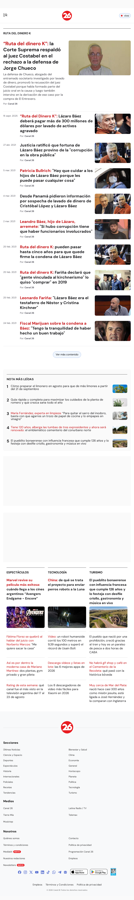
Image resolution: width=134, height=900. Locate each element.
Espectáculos (18, 572)
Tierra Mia (8, 814)
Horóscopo (74, 771)
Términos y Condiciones (60, 884)
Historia (7, 771)
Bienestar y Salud (78, 749)
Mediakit (11, 851)
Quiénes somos (11, 838)
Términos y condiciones (15, 844)
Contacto (73, 838)
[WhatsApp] (54, 872)
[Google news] (65, 872)
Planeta (72, 776)
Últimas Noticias (11, 749)
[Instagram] (25, 872)
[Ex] (31, 872)
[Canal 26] (67, 727)
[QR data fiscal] (113, 874)
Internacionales (11, 776)
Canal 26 (8, 808)
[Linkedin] (42, 872)
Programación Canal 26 (81, 851)
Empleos (73, 858)
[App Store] (79, 872)
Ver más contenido (67, 354)
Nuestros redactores (14, 858)
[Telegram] (59, 872)
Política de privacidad (80, 844)
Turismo (95, 572)
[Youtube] (36, 872)
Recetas (7, 787)
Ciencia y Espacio (12, 755)
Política (72, 781)
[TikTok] (48, 872)
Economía (74, 760)
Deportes (8, 760)
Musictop (8, 821)
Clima (72, 755)
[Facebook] (19, 872)
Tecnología (57, 572)
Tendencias (9, 792)
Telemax (73, 814)
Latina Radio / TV (77, 808)
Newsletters (13, 865)
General (73, 765)
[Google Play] (98, 872)
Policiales (8, 781)
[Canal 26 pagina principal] (67, 19)
